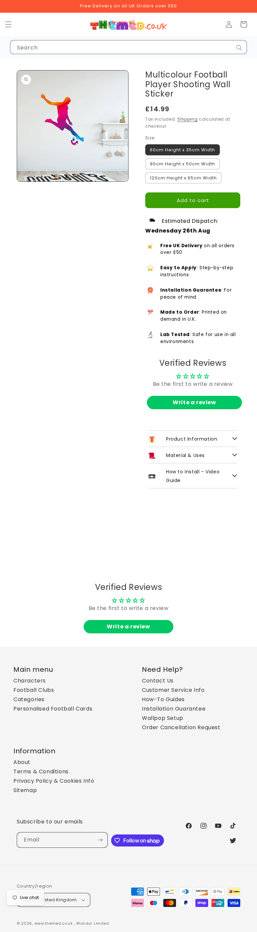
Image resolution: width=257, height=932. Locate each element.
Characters (29, 680)
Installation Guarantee (173, 709)
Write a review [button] (194, 402)
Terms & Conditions (41, 771)
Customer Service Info (173, 690)
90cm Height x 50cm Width (182, 164)
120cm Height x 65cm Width (183, 178)
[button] (243, 24)
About (21, 762)
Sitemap (25, 790)
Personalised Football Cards (52, 709)
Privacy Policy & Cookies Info (53, 781)
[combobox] (128, 47)
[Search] (239, 47)
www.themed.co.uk (53, 923)
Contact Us (158, 680)
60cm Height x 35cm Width (182, 150)
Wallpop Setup (162, 718)
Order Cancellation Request (181, 727)
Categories (29, 699)
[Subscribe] (100, 840)
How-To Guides (163, 699)
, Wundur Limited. (92, 923)
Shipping (187, 119)
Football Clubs (33, 690)
